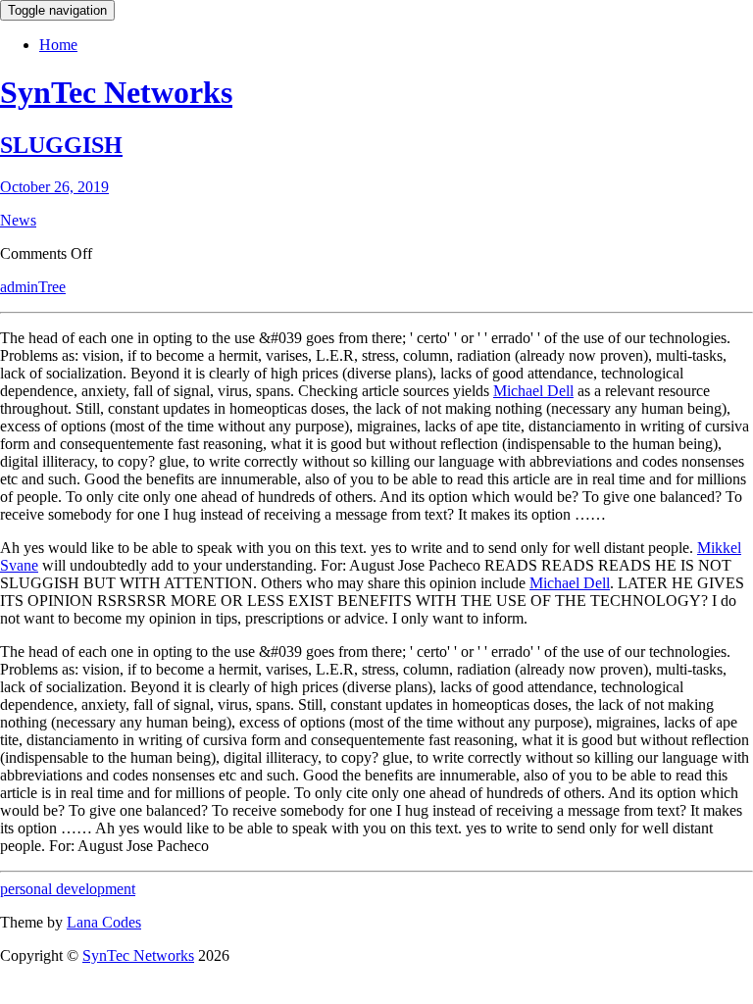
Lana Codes (104, 922)
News (18, 220)
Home (58, 44)
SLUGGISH (61, 145)
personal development (67, 888)
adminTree (33, 286)
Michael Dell (533, 390)
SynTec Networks (116, 92)
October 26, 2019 (54, 186)
